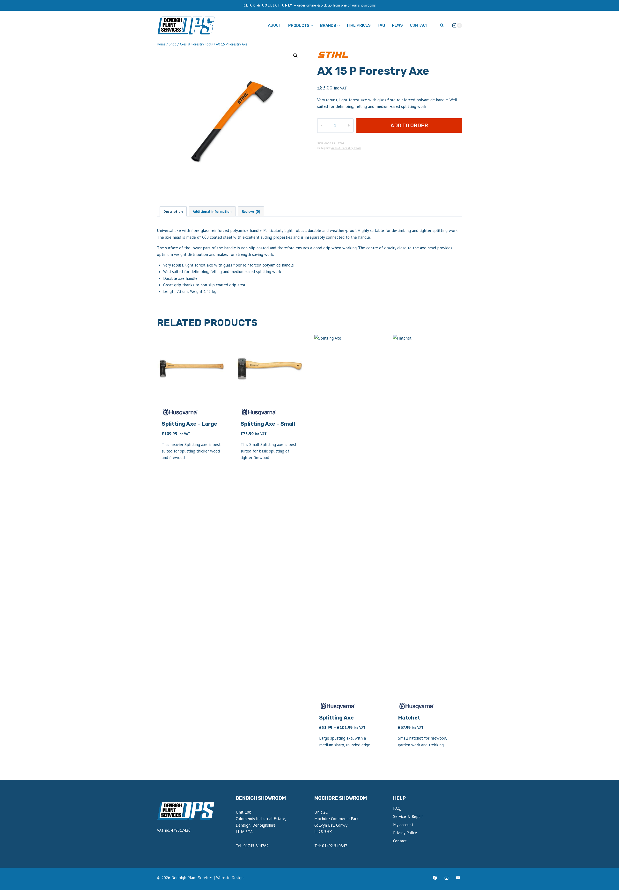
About (274, 25)
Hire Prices (359, 25)
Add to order (409, 125)
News (397, 25)
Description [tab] (173, 211)
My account (403, 824)
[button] (295, 55)
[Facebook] (435, 878)
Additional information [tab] (212, 211)
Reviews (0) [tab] (251, 211)
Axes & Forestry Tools (346, 148)
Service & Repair (408, 816)
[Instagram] (446, 878)
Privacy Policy (405, 832)
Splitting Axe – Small (268, 424)
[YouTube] (458, 878)
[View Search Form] (442, 25)
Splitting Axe (336, 717)
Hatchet (409, 717)
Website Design (229, 877)
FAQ (381, 25)
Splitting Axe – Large (189, 424)
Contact (419, 25)
